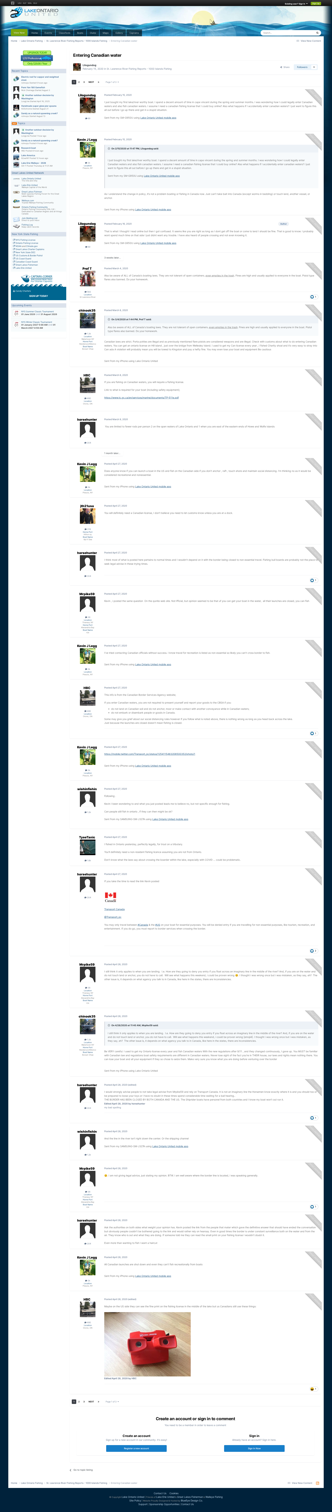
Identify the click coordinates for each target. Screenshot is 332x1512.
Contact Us (160, 1493)
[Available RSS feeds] (317, 1483)
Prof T (87, 268)
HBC (87, 375)
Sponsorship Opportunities (164, 1504)
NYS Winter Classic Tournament (36, 322)
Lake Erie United (30, 185)
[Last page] (98, 82)
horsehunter (87, 419)
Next (91, 82)
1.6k (89, 860)
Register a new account (136, 1448)
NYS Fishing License (25, 240)
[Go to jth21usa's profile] (87, 516)
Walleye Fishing (214, 1496)
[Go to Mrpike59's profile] (87, 604)
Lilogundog (89, 65)
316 (89, 529)
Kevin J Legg (87, 139)
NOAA (18, 246)
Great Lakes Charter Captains (29, 249)
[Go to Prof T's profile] (87, 278)
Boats (80, 32)
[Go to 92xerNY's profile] (16, 157)
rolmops (25, 83)
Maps (106, 32)
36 (88, 617)
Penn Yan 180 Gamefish (33, 87)
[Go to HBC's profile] (87, 385)
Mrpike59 (87, 594)
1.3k (88, 333)
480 (88, 398)
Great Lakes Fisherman (26, 264)
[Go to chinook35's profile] (87, 320)
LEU (19, 3)
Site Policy (135, 1500)
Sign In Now (254, 1448)
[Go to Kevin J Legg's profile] (87, 150)
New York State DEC (25, 252)
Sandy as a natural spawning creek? (39, 113)
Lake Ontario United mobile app (158, 117)
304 (88, 442)
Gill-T (23, 166)
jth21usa (87, 506)
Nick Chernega (27, 90)
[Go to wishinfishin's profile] (87, 799)
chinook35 (87, 310)
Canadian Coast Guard (26, 261)
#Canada (143, 924)
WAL (30, 3)
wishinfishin (87, 789)
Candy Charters (23, 291)
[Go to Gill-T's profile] (16, 165)
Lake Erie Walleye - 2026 (33, 163)
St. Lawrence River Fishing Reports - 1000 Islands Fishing (139, 68)
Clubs (93, 32)
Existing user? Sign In (295, 4)
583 (89, 291)
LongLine (25, 101)
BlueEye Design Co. (192, 1500)
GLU (35, 3)
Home (34, 32)
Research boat (28, 148)
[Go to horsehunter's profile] (87, 429)
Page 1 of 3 (112, 82)
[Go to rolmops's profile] (16, 79)
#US (157, 924)
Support (142, 1504)
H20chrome (26, 109)
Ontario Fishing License (26, 243)
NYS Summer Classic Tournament (37, 311)
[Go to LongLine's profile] (16, 97)
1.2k (89, 812)
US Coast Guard (23, 258)
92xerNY (25, 158)
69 (88, 118)
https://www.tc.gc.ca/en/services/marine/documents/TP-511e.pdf (141, 397)
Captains (134, 32)
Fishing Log (27, 224)
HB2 (23, 151)
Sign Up (316, 3)
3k (88, 162)
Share (286, 67)
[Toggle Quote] (109, 148)
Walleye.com (28, 200)
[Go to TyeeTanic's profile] (87, 847)
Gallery (119, 32)
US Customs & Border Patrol (29, 255)
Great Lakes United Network (28, 172)
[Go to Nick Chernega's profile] (16, 89)
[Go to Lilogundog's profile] (77, 67)
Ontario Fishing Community (35, 207)
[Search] (317, 33)
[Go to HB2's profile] (16, 150)
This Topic (304, 32)
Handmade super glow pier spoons (39, 106)
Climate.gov (32, 246)
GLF (24, 3)
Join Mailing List (29, 218)
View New (19, 32)
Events (48, 32)
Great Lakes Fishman (32, 191)
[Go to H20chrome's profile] (16, 108)
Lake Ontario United (31, 178)
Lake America (28, 155)
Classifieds (64, 32)
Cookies (173, 1493)
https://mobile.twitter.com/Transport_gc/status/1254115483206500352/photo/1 (149, 753)
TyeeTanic (87, 837)
